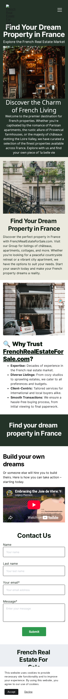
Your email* (11, 582)
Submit (34, 632)
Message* (10, 601)
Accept (11, 691)
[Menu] (59, 10)
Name (7, 544)
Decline (28, 691)
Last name (10, 563)
